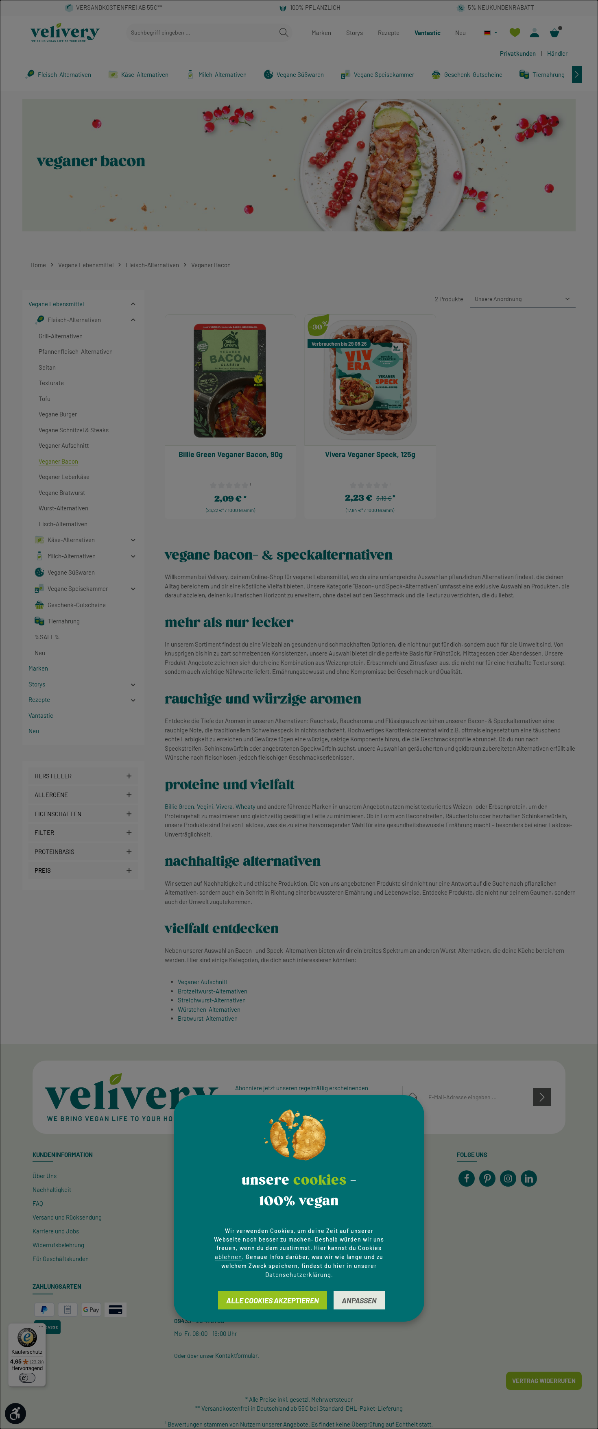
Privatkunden (518, 53)
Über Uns (45, 1175)
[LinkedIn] (529, 1178)
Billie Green (179, 806)
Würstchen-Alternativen (209, 1009)
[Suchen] (283, 33)
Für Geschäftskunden (61, 1258)
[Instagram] (508, 1178)
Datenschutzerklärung (298, 1274)
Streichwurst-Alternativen (212, 1000)
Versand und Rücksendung (67, 1217)
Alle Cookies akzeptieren (272, 1300)
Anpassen (359, 1300)
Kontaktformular (236, 1355)
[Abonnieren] (542, 1097)
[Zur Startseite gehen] (65, 32)
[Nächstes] (577, 74)
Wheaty (245, 806)
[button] (133, 304)
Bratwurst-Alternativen (208, 1018)
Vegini (205, 806)
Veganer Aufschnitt (203, 981)
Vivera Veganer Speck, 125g (370, 454)
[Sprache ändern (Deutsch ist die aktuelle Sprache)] (490, 32)
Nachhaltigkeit (52, 1189)
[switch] (27, 1378)
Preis (43, 870)
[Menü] (41, 1328)
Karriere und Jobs (56, 1231)
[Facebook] (466, 1178)
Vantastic (428, 32)
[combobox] (201, 33)
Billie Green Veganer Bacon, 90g (231, 454)
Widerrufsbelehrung (58, 1244)
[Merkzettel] (515, 33)
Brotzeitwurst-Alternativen (212, 991)
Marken (321, 32)
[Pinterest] (487, 1178)
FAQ (38, 1203)
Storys (354, 32)
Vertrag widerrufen (544, 1380)
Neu (460, 32)
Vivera (224, 806)
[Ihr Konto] (535, 33)
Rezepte (388, 32)
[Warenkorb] (555, 33)
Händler (557, 53)
